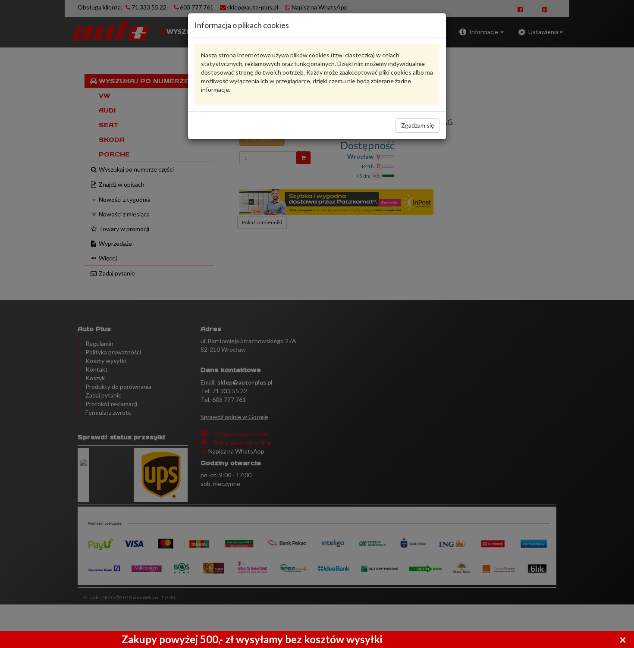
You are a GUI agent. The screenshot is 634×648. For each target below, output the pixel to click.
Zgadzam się (417, 125)
